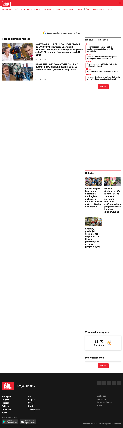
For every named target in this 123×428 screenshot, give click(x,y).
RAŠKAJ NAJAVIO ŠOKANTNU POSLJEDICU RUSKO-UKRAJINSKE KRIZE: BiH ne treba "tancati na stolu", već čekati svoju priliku (57, 67)
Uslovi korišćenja (104, 402)
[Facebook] (99, 383)
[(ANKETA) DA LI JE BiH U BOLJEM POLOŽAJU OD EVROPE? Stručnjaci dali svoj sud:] (17, 52)
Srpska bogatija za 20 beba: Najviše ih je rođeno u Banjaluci (102, 65)
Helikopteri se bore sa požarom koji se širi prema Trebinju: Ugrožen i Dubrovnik (103, 78)
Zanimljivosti (99, 9)
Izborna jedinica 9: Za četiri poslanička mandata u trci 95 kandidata (100, 49)
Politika (38, 9)
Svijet (80, 9)
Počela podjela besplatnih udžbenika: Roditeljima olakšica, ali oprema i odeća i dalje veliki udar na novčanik (93, 197)
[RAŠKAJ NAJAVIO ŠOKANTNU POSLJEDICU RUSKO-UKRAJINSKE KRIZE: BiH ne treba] (17, 72)
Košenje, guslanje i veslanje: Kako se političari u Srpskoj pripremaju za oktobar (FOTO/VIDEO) (92, 237)
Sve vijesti (7, 9)
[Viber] (119, 383)
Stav (110, 9)
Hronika (28, 9)
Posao (99, 405)
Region (72, 9)
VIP (65, 9)
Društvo (18, 9)
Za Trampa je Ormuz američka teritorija (103, 71)
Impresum (101, 399)
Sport (59, 9)
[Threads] (104, 383)
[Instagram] (114, 383)
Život (88, 9)
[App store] (28, 421)
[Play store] (10, 421)
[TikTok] (109, 383)
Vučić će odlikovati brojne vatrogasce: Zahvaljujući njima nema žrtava (102, 58)
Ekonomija (49, 9)
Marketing (101, 396)
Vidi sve (103, 87)
